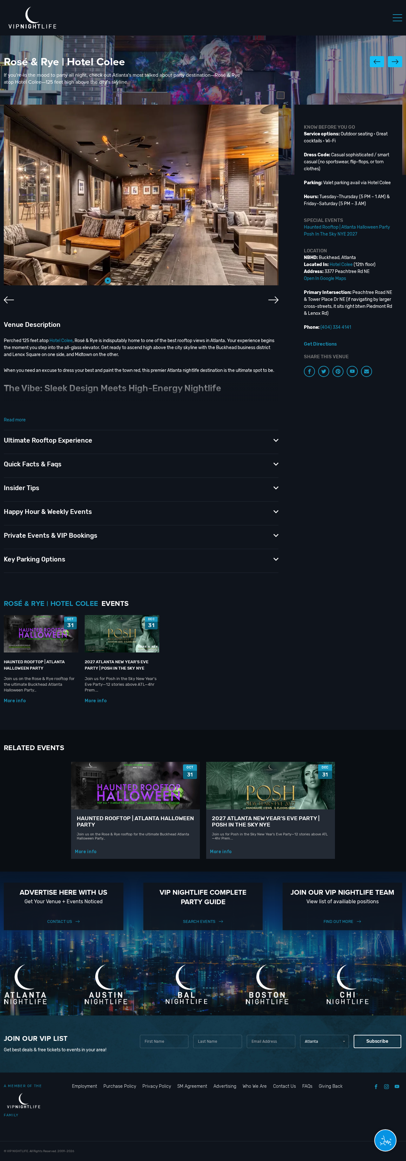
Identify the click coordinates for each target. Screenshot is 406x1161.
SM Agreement (192, 1086)
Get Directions (320, 344)
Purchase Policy (119, 1086)
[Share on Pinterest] (338, 371)
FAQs (307, 1086)
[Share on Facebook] (309, 371)
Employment (84, 1086)
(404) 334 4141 (335, 327)
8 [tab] (174, 280)
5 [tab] (146, 280)
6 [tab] (155, 280)
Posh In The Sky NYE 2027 (330, 234)
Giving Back (331, 1086)
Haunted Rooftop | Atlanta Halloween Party (347, 227)
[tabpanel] (141, 195)
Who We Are (255, 1086)
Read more (15, 420)
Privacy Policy (156, 1086)
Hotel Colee (61, 340)
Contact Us (59, 921)
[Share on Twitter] (323, 371)
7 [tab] (165, 280)
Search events (199, 921)
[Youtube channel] (352, 371)
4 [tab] (136, 280)
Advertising (224, 1086)
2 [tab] (117, 280)
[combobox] (324, 1041)
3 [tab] (127, 280)
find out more (338, 921)
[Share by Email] (366, 371)
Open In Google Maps (325, 278)
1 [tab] (108, 280)
